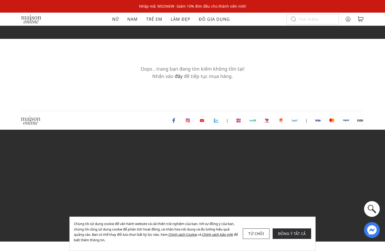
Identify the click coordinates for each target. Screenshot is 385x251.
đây (179, 76)
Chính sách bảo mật (217, 234)
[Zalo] (216, 120)
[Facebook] (174, 120)
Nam (132, 19)
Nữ (115, 19)
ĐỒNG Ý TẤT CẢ (292, 233)
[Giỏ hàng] (361, 19)
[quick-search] (372, 209)
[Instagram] (188, 120)
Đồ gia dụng (214, 19)
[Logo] (31, 18)
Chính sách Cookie (182, 234)
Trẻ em (154, 19)
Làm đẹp (180, 19)
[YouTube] (202, 120)
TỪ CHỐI (256, 233)
